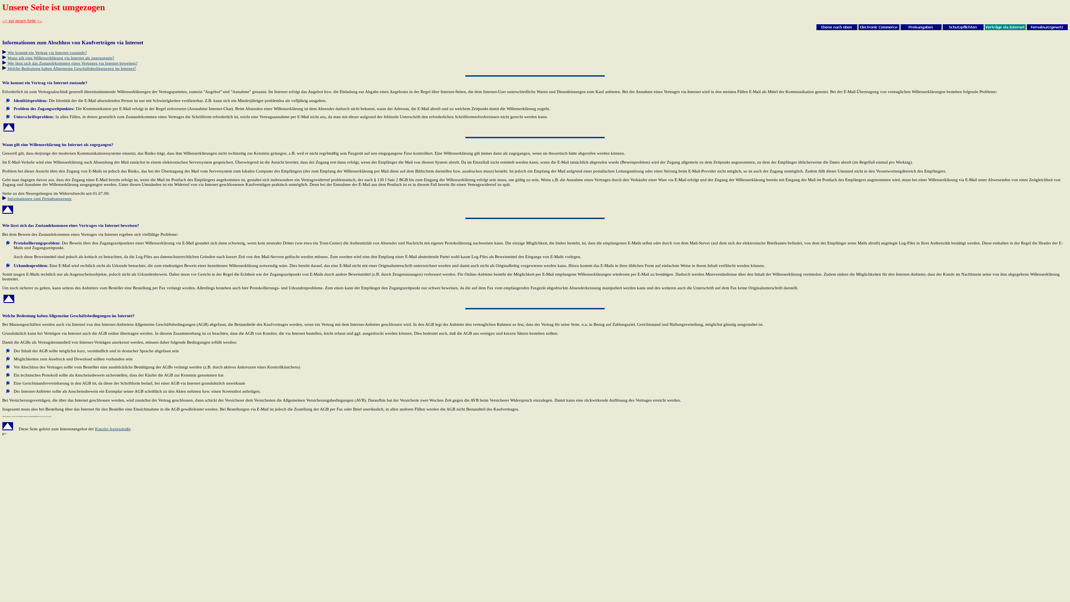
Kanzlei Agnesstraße (113, 429)
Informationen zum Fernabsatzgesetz (40, 198)
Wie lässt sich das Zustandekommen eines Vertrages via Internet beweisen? (72, 63)
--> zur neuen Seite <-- (22, 20)
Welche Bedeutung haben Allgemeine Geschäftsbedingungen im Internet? (72, 68)
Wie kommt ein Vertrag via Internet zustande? (47, 52)
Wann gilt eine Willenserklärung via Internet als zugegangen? (60, 58)
